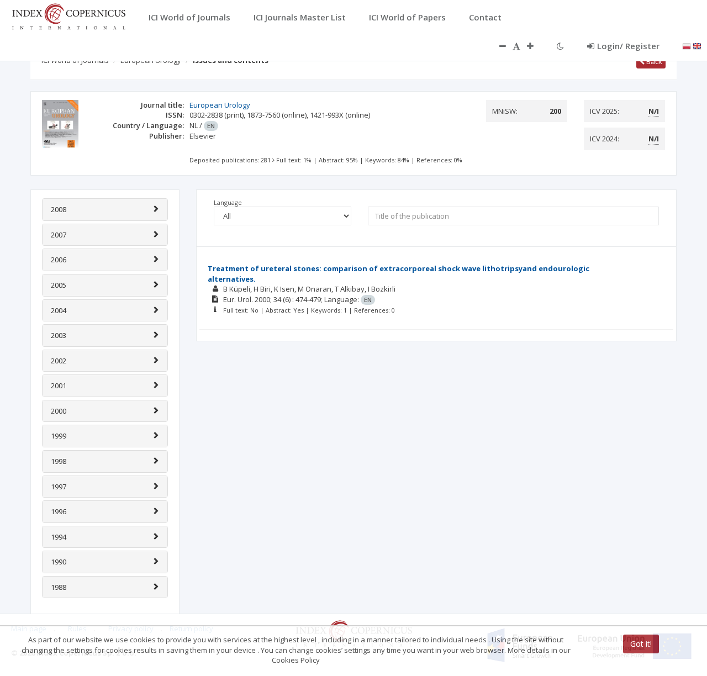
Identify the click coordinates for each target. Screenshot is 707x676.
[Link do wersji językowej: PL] (686, 45)
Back (653, 61)
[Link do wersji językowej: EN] (697, 45)
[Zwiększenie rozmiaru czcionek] (535, 45)
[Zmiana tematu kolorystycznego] (560, 45)
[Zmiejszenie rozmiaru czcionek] (497, 45)
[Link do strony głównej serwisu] (68, 15)
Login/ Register (628, 45)
